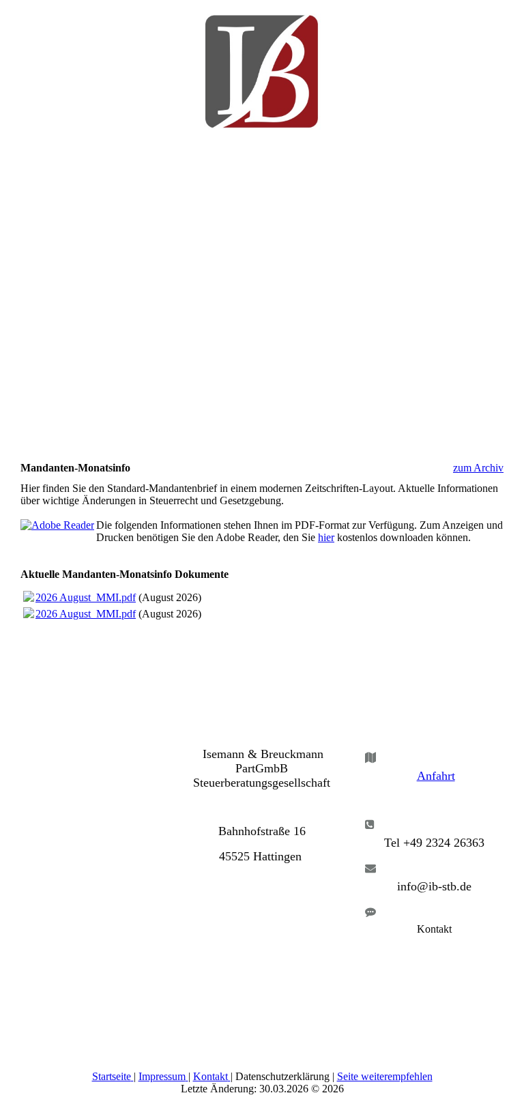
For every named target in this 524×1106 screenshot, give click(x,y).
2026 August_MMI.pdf (85, 597)
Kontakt (210, 1076)
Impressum (162, 1076)
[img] (262, 65)
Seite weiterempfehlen (385, 1076)
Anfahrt (436, 776)
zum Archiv (478, 468)
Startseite (111, 1076)
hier (326, 537)
